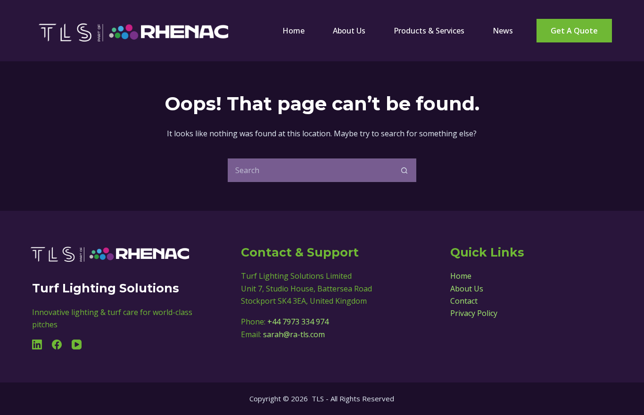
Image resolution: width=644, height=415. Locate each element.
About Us (349, 30)
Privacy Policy (473, 313)
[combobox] (310, 170)
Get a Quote (574, 30)
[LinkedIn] (37, 344)
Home (293, 30)
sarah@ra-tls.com (294, 334)
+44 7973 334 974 (298, 321)
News (503, 30)
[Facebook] (57, 344)
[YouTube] (77, 344)
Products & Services (429, 30)
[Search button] (404, 170)
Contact (464, 301)
